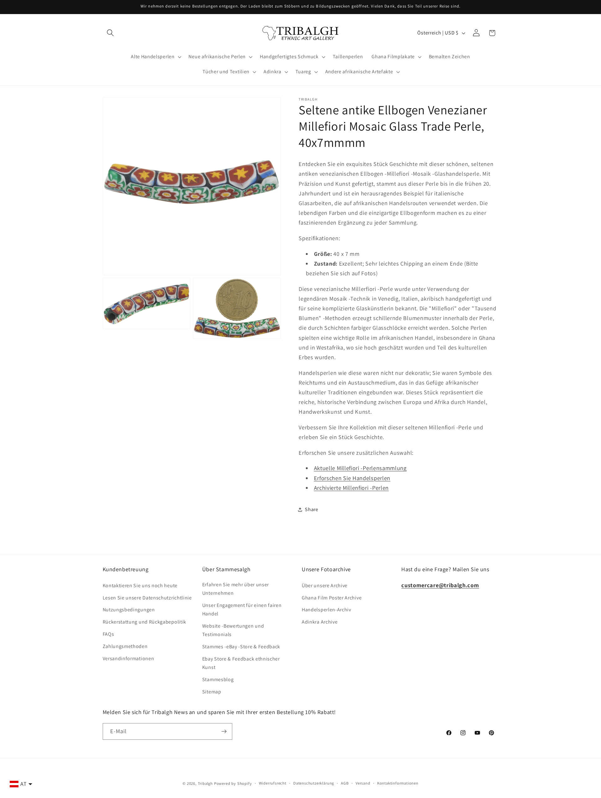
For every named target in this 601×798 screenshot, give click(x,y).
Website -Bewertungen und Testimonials (233, 630)
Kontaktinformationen (398, 783)
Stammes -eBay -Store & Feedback (241, 646)
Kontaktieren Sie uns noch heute (140, 585)
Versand (363, 783)
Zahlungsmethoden (125, 646)
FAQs (108, 634)
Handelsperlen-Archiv (326, 609)
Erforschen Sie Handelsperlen (352, 477)
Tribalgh (205, 783)
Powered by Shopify (233, 783)
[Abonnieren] (224, 731)
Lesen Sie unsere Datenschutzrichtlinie (147, 597)
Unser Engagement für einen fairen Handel (242, 609)
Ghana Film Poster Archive (332, 597)
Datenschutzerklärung (313, 783)
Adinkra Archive (319, 622)
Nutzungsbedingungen (129, 609)
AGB (344, 783)
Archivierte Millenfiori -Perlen (351, 487)
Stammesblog (218, 679)
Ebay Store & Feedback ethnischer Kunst (241, 663)
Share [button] (311, 509)
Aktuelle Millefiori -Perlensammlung (360, 468)
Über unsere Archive (324, 585)
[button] (111, 33)
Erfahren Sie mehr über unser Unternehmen (235, 588)
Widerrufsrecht (272, 783)
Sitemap (211, 691)
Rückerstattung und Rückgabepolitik (144, 622)
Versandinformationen (128, 658)
